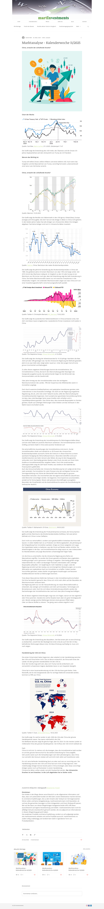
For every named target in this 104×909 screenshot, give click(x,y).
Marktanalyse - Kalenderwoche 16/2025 (24, 869)
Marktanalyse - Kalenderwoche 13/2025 (76, 869)
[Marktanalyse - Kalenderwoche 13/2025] (78, 858)
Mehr (77, 26)
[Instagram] (87, 905)
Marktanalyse (26, 829)
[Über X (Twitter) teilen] (26, 835)
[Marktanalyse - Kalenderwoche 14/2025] (52, 858)
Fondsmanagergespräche (66, 26)
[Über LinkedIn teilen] (30, 835)
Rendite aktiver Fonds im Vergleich (46, 26)
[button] (88, 26)
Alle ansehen (86, 849)
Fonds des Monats (29, 26)
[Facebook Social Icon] (89, 905)
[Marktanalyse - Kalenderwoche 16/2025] (25, 858)
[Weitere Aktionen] (81, 38)
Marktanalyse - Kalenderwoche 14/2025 (50, 869)
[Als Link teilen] (34, 835)
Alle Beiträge (17, 26)
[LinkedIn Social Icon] (91, 905)
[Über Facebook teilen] (22, 835)
